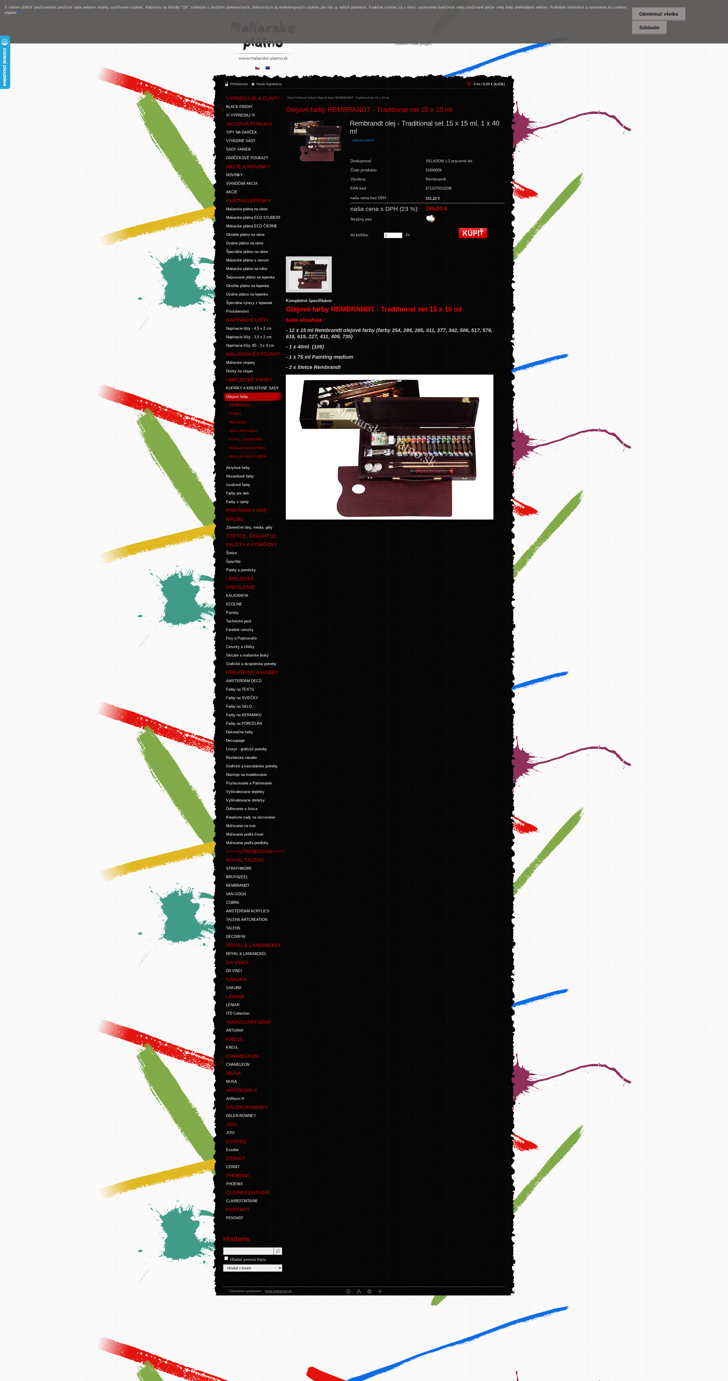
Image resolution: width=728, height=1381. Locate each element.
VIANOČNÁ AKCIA (242, 183)
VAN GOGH (238, 422)
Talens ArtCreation (243, 431)
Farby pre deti (237, 493)
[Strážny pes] (430, 221)
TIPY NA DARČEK (241, 132)
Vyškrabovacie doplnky (245, 792)
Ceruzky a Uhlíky (240, 647)
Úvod (290, 97)
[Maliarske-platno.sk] (267, 68)
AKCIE (231, 192)
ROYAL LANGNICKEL (246, 439)
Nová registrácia (269, 84)
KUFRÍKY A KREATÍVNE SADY (252, 388)
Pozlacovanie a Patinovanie (249, 783)
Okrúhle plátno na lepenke (247, 286)
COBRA (235, 414)
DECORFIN (235, 936)
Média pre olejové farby (247, 448)
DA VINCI (234, 971)
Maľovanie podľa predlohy (247, 843)
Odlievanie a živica (241, 809)
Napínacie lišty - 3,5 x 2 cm (249, 337)
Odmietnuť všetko (658, 14)
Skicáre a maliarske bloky (247, 655)
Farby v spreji (237, 502)
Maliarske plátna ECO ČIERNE (251, 226)
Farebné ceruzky (240, 630)
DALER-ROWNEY (241, 1116)
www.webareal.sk (278, 1291)
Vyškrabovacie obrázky (245, 800)
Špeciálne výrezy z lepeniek (249, 303)
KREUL (232, 1047)
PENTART (234, 1218)
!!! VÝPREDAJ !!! (240, 115)
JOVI (230, 1133)
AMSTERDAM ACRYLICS (247, 911)
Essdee (232, 1150)
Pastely (232, 612)
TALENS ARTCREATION (246, 919)
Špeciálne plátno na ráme (247, 252)
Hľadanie (236, 1239)
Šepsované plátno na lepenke (250, 277)
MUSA (231, 1081)
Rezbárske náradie (241, 757)
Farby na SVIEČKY (242, 698)
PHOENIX (234, 1184)
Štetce (231, 553)
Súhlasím (649, 27)
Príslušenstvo (237, 311)
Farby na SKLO (239, 706)
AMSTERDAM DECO (244, 681)
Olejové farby (237, 396)
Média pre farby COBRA (247, 456)
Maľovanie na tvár (241, 826)
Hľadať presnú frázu (248, 1259)
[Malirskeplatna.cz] (257, 68)
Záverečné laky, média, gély (249, 527)
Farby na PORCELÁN (244, 723)
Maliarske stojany (240, 362)
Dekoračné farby (239, 732)
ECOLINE (234, 604)
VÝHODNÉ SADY (241, 141)
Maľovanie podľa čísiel (244, 834)
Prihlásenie (239, 84)
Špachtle (233, 561)
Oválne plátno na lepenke (247, 294)
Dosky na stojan (239, 371)
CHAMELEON (237, 1064)
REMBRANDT (240, 405)
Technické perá (238, 621)
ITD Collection (237, 1013)
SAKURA (233, 988)
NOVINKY (234, 175)
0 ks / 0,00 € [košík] (489, 84)
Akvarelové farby (240, 476)
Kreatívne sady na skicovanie (250, 817)
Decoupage (235, 740)
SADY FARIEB (238, 149)
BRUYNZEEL (237, 877)
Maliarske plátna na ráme (247, 209)
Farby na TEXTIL (240, 689)
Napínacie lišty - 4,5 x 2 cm (249, 328)
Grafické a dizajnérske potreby (251, 664)
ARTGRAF (235, 1030)
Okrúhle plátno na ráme (245, 234)
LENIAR (232, 1005)
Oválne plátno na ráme (244, 243)
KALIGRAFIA (237, 595)
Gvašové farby (238, 485)
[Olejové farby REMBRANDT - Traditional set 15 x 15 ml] (315, 155)
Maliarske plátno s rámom (247, 260)
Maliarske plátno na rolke (246, 269)
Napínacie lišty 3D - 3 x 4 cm (250, 345)
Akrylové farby (238, 468)
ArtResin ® (235, 1099)
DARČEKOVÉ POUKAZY (247, 158)
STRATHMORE (239, 868)
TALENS (233, 928)
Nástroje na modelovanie (246, 774)
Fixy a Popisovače (241, 638)
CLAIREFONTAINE (242, 1201)
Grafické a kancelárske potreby (252, 766)
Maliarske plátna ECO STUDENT (253, 217)
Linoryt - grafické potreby (246, 749)
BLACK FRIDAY (239, 107)
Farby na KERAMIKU (243, 715)
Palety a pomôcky (241, 570)
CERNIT (233, 1167)
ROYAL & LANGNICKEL (246, 954)
